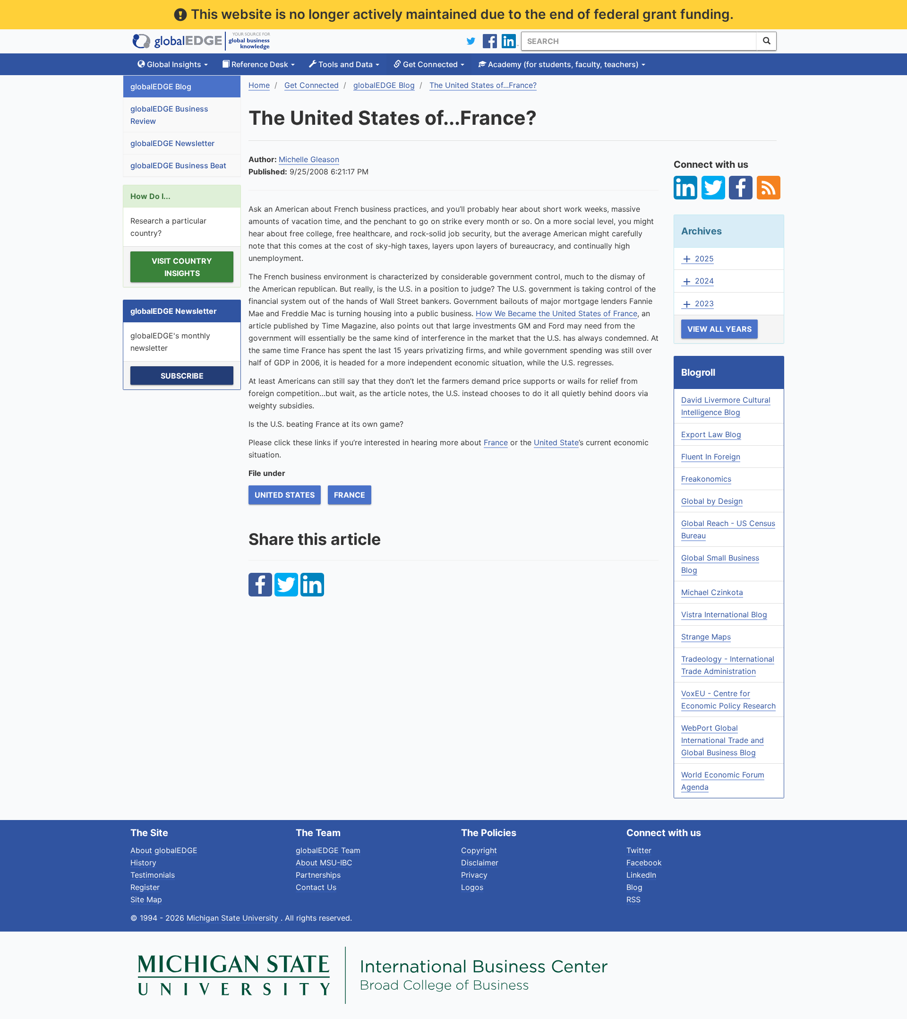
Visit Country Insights (182, 267)
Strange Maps (706, 636)
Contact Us (316, 887)
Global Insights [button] (174, 64)
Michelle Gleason (309, 159)
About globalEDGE (163, 850)
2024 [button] (697, 281)
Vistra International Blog (724, 614)
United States (285, 495)
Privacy (474, 875)
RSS (633, 899)
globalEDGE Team (328, 850)
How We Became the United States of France (556, 313)
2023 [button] (697, 304)
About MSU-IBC (324, 862)
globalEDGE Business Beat (178, 165)
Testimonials (152, 875)
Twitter (638, 850)
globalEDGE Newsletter (172, 143)
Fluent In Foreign (710, 456)
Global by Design (712, 501)
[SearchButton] (767, 41)
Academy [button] (562, 64)
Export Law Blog (711, 434)
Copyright (479, 850)
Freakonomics (706, 479)
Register (145, 887)
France (349, 495)
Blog (634, 887)
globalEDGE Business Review (169, 115)
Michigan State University (234, 918)
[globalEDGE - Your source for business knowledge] (201, 41)
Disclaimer (479, 862)
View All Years (719, 329)
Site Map (146, 899)
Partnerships (318, 875)
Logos (472, 887)
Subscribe (182, 375)
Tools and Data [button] (346, 64)
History (143, 862)
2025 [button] (697, 259)
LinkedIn (641, 875)
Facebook (644, 862)
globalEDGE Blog (160, 86)
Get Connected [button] (430, 64)
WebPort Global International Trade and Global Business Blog (722, 740)
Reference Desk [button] (260, 64)
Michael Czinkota (712, 592)
